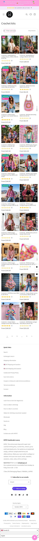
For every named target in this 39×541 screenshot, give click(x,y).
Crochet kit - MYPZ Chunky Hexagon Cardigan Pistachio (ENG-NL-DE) (28, 145)
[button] (4, 14)
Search (6, 352)
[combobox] (19, 530)
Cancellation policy (26, 526)
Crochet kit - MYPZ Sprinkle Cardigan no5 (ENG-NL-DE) (8, 145)
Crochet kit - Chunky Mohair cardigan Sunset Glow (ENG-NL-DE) (10, 322)
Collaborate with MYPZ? (11, 433)
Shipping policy (25, 523)
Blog (5, 429)
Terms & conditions (9, 385)
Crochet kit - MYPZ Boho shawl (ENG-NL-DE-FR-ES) (10, 293)
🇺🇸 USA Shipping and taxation (12, 368)
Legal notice (34, 523)
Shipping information (10, 360)
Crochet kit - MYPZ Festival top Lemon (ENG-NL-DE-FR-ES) (9, 86)
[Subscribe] (29, 482)
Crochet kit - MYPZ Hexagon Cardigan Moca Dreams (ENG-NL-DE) (9, 234)
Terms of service (16, 523)
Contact (6, 389)
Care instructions (9, 377)
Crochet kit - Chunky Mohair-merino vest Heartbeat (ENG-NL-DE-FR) (28, 293)
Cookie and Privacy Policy (11, 373)
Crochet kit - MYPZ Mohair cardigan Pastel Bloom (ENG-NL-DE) (28, 322)
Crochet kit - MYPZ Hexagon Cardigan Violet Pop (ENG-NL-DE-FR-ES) (9, 175)
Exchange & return (9, 356)
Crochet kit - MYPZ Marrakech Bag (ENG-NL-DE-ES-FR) (28, 115)
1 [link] (7, 336)
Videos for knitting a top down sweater (15, 413)
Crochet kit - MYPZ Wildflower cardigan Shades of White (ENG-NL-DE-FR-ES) (10, 57)
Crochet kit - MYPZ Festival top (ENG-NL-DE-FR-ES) (27, 86)
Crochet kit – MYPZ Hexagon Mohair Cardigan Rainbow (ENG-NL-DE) (28, 174)
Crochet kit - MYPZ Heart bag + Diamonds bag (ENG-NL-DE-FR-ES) (28, 263)
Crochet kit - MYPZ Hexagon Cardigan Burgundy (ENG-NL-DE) (28, 204)
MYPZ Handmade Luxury (12, 520)
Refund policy (32, 520)
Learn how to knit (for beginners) (13, 400)
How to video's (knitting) (11, 405)
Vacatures (6, 421)
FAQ (5, 425)
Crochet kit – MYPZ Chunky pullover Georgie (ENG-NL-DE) (28, 233)
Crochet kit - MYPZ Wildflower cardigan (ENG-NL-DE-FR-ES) (27, 56)
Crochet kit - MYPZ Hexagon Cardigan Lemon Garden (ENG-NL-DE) (9, 116)
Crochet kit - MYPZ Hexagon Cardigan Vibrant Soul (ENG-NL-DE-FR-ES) (10, 264)
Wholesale (7, 417)
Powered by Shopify (23, 520)
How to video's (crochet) (11, 409)
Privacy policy (7, 523)
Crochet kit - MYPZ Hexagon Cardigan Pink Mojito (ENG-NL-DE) (9, 204)
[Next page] (32, 336)
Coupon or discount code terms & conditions (17, 381)
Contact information (15, 526)
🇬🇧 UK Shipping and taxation (12, 364)
